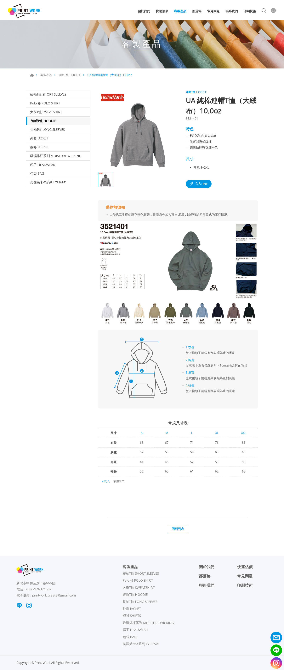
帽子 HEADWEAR (42, 164)
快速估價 (162, 11)
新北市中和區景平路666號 (35, 583)
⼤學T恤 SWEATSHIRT (46, 112)
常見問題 (213, 11)
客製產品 (180, 11)
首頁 (32, 75)
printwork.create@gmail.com (54, 595)
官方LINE (201, 184)
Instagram (276, 663)
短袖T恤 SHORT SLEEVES (48, 94)
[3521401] (138, 130)
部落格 (197, 11)
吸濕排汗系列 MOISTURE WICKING (55, 156)
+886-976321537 (39, 589)
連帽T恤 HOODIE (70, 75)
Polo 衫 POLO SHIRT (45, 103)
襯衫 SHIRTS (39, 147)
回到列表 (178, 529)
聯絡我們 (231, 11)
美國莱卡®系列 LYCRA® (48, 182)
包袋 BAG (37, 173)
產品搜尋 (264, 11)
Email (276, 637)
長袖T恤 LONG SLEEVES (47, 129)
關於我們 (144, 11)
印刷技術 (250, 11)
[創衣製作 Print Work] (24, 11)
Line (276, 650)
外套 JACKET (39, 138)
